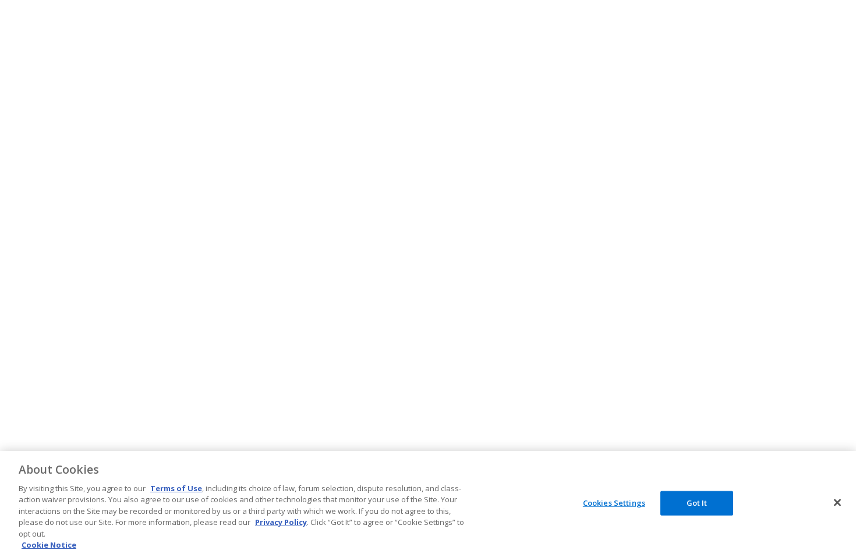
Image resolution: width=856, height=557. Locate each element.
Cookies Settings (614, 503)
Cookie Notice (49, 545)
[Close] (837, 502)
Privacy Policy (281, 522)
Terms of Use (176, 488)
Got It (697, 503)
